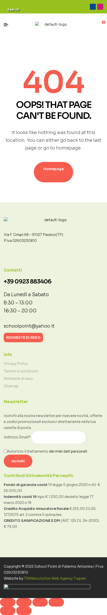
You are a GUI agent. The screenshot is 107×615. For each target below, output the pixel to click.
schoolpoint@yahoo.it (29, 326)
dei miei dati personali (68, 451)
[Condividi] (40, 602)
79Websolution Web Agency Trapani (55, 578)
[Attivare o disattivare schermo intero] (24, 602)
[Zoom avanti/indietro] (7, 602)
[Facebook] (93, 7)
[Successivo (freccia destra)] (24, 611)
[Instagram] (100, 7)
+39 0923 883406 (27, 281)
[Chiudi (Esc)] (56, 602)
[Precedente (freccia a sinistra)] (7, 611)
